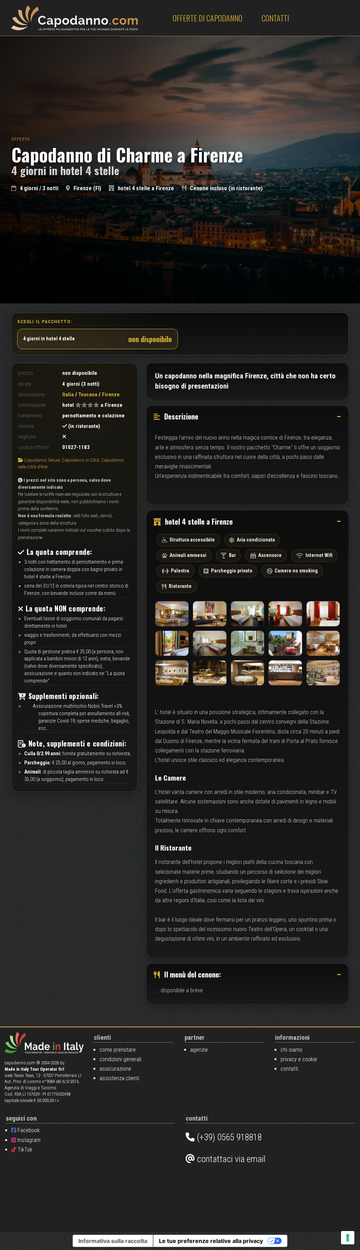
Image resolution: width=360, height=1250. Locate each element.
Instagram (28, 1140)
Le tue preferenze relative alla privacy (211, 1240)
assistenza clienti (119, 1078)
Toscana (87, 394)
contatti (289, 1068)
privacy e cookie (299, 1059)
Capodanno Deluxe (42, 460)
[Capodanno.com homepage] (74, 18)
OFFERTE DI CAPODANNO (207, 17)
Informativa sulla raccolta (112, 1240)
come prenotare (117, 1049)
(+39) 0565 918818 (228, 1137)
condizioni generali (120, 1059)
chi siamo (291, 1049)
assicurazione (115, 1068)
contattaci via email (230, 1159)
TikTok (24, 1149)
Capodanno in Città (80, 460)
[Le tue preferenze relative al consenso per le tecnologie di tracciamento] (347, 1237)
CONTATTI (275, 17)
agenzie (199, 1049)
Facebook (28, 1130)
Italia (68, 394)
